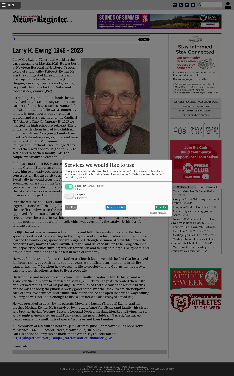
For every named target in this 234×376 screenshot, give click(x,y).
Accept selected (116, 207)
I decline (71, 207)
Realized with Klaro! (158, 213)
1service (81, 189)
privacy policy (77, 177)
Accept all (161, 207)
